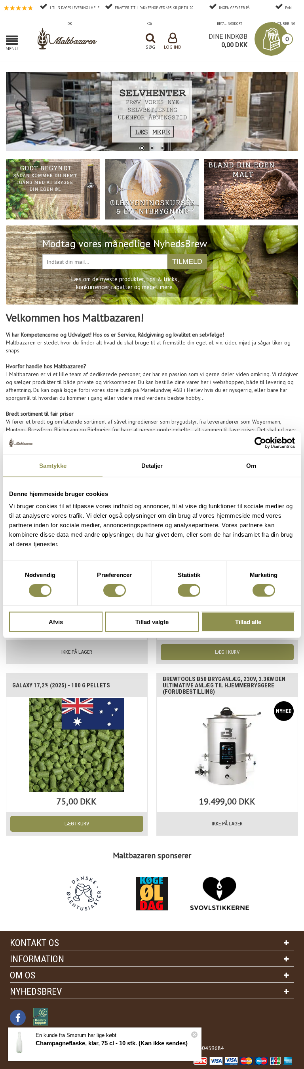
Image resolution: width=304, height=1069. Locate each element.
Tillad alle (248, 622)
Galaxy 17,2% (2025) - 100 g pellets (61, 685)
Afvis (56, 622)
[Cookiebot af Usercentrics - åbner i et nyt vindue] (260, 442)
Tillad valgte (152, 622)
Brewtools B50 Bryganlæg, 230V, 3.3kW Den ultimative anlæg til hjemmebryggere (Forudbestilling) (224, 685)
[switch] (114, 590)
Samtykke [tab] (52, 465)
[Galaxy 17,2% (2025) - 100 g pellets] (76, 745)
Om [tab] (251, 465)
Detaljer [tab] (152, 465)
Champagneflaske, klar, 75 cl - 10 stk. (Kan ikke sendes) (112, 1043)
